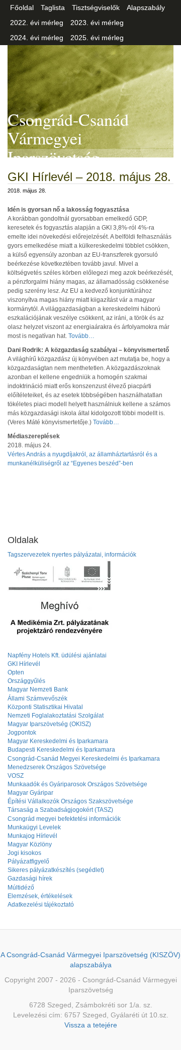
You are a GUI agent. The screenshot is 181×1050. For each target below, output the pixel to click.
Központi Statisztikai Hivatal (45, 707)
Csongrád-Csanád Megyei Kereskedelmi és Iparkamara (84, 758)
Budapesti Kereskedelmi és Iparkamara (61, 749)
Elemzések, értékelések (40, 896)
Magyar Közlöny (30, 844)
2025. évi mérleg (97, 38)
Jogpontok (22, 732)
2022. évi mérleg (36, 23)
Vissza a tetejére (90, 1025)
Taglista (53, 8)
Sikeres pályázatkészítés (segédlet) (56, 869)
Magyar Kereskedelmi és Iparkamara (58, 741)
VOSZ (16, 775)
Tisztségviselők (96, 8)
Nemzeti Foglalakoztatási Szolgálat (56, 715)
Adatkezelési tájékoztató (41, 904)
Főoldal (22, 8)
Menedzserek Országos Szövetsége (57, 767)
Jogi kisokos (24, 852)
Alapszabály (146, 8)
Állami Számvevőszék (37, 698)
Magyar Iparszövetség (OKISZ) (49, 724)
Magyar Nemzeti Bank (38, 689)
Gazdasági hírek (30, 878)
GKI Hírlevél (24, 663)
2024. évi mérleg (36, 38)
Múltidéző (21, 887)
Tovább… (81, 335)
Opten (16, 672)
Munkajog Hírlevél (32, 835)
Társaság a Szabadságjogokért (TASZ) (60, 809)
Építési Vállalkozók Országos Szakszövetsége (70, 801)
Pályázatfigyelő (28, 861)
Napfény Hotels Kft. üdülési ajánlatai (57, 655)
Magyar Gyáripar (30, 792)
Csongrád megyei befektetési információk (64, 818)
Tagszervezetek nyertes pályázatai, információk (72, 554)
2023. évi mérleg (97, 23)
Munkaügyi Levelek (34, 827)
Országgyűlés (26, 680)
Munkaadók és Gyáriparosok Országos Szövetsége (77, 784)
